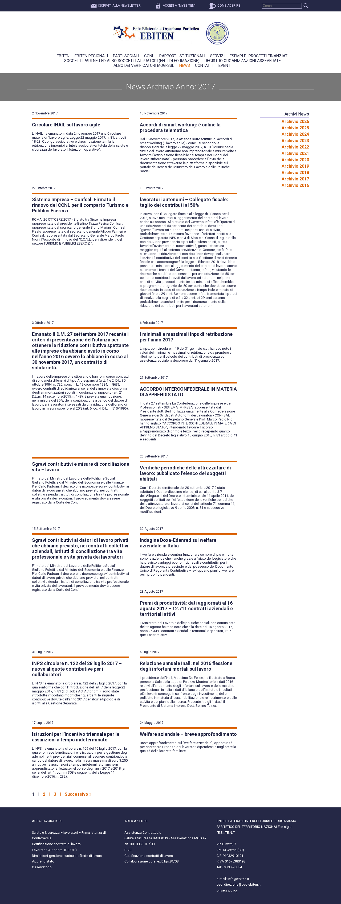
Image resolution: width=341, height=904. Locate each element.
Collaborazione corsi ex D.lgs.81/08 (151, 861)
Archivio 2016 (295, 185)
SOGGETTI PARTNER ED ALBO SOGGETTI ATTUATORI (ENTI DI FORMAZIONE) (132, 60)
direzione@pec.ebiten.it (242, 884)
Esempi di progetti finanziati (259, 55)
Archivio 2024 (295, 134)
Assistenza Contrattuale (142, 833)
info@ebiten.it (238, 879)
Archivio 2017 (295, 178)
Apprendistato (43, 861)
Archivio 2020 (295, 159)
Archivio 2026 (295, 121)
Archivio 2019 (295, 166)
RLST (128, 850)
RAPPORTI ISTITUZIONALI (182, 55)
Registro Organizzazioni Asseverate (243, 60)
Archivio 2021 (295, 153)
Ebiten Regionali (91, 55)
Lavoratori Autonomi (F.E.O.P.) (54, 850)
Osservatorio (42, 867)
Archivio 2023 (295, 140)
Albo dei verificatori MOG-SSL (143, 65)
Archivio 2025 (295, 127)
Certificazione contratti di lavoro (56, 844)
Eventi (225, 65)
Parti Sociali (126, 55)
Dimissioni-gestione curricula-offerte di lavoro (67, 856)
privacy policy (227, 890)
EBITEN (63, 55)
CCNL (149, 55)
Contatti (204, 65)
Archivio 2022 (295, 147)
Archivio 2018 (295, 172)
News (184, 65)
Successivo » (78, 794)
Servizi (217, 55)
